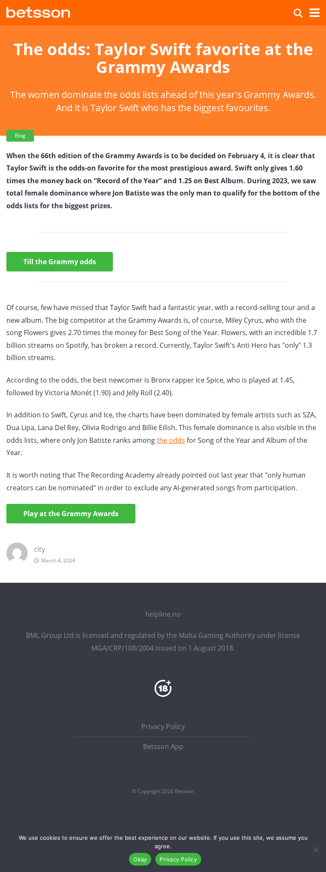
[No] (315, 849)
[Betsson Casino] (38, 11)
